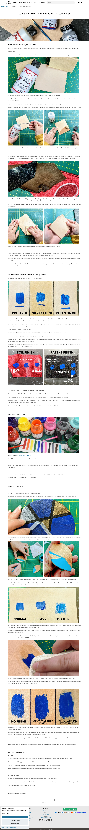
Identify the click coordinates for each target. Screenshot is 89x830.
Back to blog (44, 802)
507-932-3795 (46, 814)
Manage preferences (15, 823)
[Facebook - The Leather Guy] (42, 820)
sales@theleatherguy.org (46, 817)
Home (2, 6)
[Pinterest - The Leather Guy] (49, 820)
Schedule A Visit (45, 811)
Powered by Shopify (49, 829)
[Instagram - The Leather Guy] (44, 820)
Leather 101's (7, 6)
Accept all (15, 817)
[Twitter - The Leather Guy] (40, 820)
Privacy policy (5, 827)
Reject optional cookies (15, 820)
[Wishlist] (78, 2)
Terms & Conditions (12, 827)
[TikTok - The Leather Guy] (47, 820)
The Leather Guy (42, 829)
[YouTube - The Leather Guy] (51, 820)
